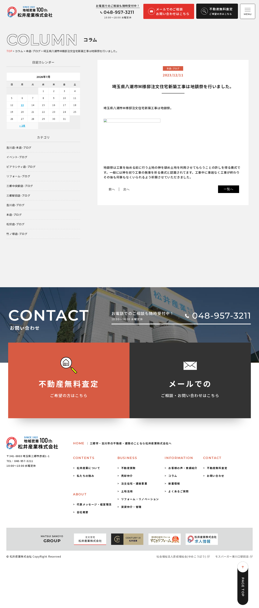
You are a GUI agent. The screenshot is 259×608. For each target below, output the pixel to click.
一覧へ (228, 189)
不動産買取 (128, 468)
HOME (122, 443)
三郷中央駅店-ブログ (19, 186)
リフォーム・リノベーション (140, 499)
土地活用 (127, 491)
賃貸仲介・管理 (131, 507)
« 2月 (22, 125)
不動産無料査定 (217, 468)
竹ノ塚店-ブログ (16, 234)
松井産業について (88, 468)
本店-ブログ (14, 215)
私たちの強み (85, 476)
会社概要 (82, 512)
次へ (126, 189)
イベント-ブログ (16, 157)
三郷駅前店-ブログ (18, 195)
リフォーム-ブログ (18, 176)
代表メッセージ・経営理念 (94, 504)
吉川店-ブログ (15, 205)
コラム (172, 476)
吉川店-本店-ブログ (18, 147)
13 (22, 105)
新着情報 (174, 483)
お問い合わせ (215, 476)
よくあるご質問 (178, 491)
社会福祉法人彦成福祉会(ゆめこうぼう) (181, 556)
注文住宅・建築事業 (134, 483)
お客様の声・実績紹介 (183, 468)
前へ (112, 189)
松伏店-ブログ (15, 224)
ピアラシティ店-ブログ (21, 167)
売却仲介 (127, 476)
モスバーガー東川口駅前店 (232, 556)
